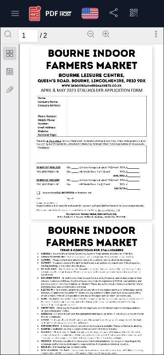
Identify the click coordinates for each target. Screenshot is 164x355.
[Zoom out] (91, 34)
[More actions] (156, 34)
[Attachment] (9, 89)
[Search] (8, 34)
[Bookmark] (9, 71)
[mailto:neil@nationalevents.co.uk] (107, 210)
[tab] (9, 55)
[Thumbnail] (9, 53)
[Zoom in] (106, 34)
